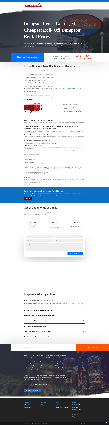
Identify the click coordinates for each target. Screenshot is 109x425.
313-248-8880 (41, 384)
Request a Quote (26, 116)
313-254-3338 (76, 414)
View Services (92, 347)
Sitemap (41, 404)
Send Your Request (75, 253)
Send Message (54, 227)
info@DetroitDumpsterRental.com (54, 224)
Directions (33, 229)
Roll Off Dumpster (27, 404)
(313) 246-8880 (82, 56)
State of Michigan (67, 88)
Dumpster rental (27, 43)
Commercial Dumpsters (27, 407)
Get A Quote (28, 198)
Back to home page (27, 184)
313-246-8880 (76, 410)
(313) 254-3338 (84, 58)
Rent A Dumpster (27, 57)
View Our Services (32, 390)
